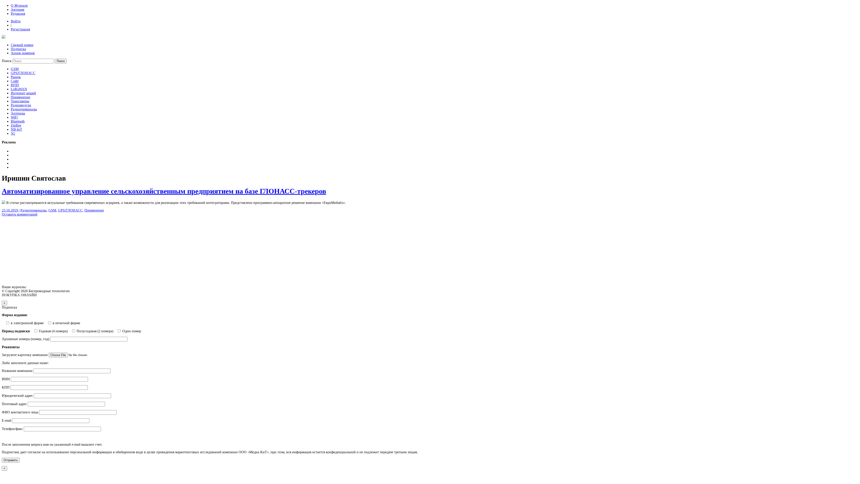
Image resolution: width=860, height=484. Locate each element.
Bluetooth (18, 121)
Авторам (17, 9)
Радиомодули (21, 105)
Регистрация (20, 29)
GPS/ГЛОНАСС (23, 73)
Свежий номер (22, 45)
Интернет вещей (23, 93)
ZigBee (16, 125)
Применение (20, 97)
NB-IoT (16, 129)
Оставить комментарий (19, 214)
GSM (15, 69)
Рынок (16, 77)
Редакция (18, 13)
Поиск (7, 61)
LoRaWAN (19, 89)
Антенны (18, 113)
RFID (15, 85)
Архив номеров (23, 53)
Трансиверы (20, 101)
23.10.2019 (10, 210)
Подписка (18, 49)
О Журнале (19, 5)
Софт (15, 81)
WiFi (14, 117)
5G (13, 133)
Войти (16, 21)
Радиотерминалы (24, 109)
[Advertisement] (136, 251)
